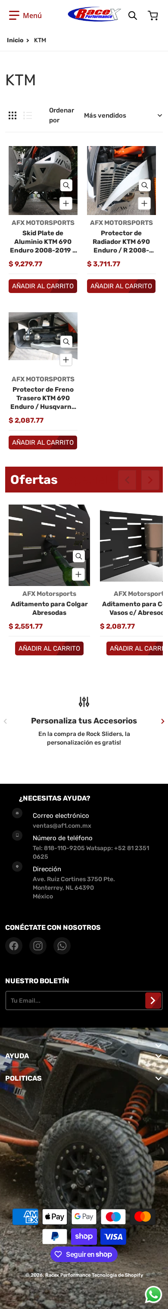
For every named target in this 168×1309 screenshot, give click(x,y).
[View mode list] (27, 115)
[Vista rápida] (66, 185)
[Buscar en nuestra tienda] (132, 15)
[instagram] (38, 945)
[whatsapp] (62, 945)
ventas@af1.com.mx (62, 825)
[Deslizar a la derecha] (150, 480)
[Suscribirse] (153, 1000)
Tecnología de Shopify (117, 1275)
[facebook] (13, 945)
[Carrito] (154, 15)
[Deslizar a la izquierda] (127, 480)
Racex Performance (67, 1275)
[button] (25, 15)
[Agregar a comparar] (65, 203)
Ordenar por (61, 115)
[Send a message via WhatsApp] (153, 1294)
